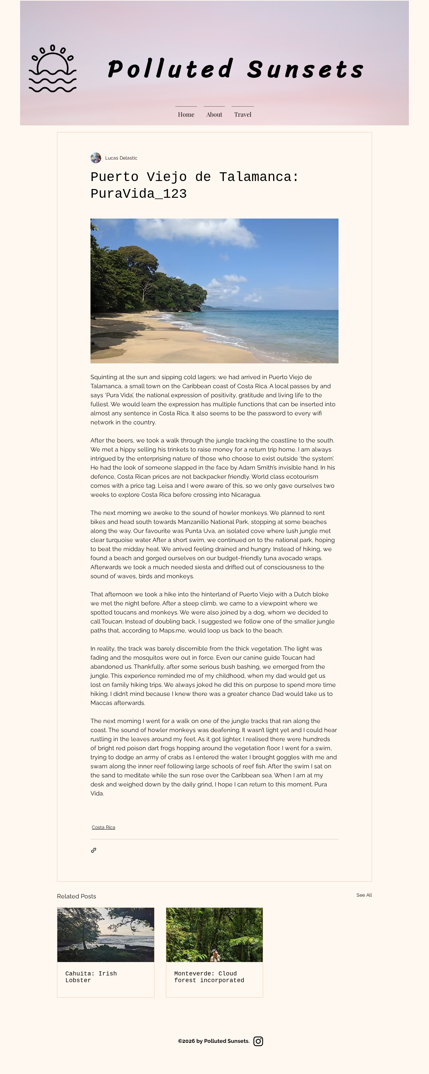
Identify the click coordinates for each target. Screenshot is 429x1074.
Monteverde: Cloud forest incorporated (209, 977)
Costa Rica (103, 827)
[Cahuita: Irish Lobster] (105, 935)
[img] (52, 93)
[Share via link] (93, 850)
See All (364, 895)
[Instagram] (258, 1041)
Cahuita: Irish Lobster (91, 977)
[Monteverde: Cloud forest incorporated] (214, 935)
